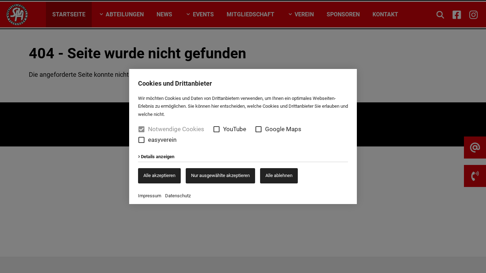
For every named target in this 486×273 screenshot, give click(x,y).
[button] (216, 129)
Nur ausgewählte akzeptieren (220, 175)
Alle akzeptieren (159, 175)
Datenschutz (178, 195)
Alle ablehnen (278, 175)
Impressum (149, 195)
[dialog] (243, 136)
